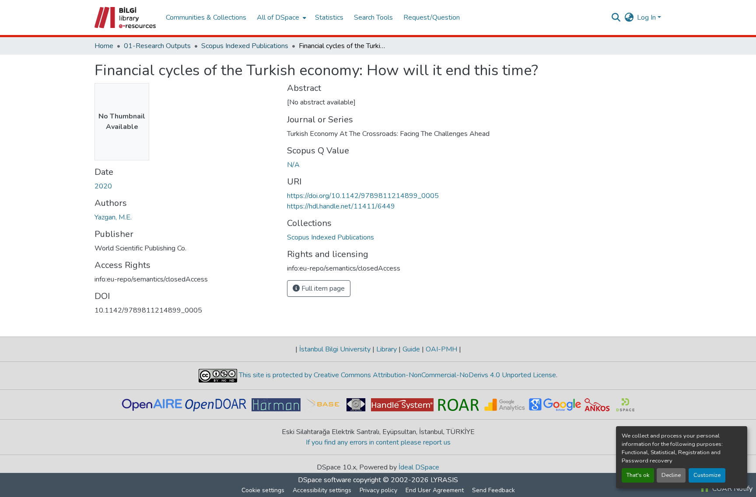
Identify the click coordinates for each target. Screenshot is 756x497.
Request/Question (431, 17)
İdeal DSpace (419, 467)
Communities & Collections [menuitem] (206, 17)
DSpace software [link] (324, 480)
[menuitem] (280, 17)
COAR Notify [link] (731, 489)
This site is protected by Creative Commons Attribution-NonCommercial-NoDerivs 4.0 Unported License (396, 375)
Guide (411, 349)
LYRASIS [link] (444, 480)
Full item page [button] (322, 288)
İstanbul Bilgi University (335, 349)
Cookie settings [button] (263, 490)
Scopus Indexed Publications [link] (244, 46)
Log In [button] (647, 17)
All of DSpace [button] (278, 17)
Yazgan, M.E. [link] (113, 217)
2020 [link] (103, 186)
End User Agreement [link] (435, 490)
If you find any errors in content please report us (378, 442)
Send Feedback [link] (493, 490)
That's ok (637, 475)
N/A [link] (293, 165)
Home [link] (103, 46)
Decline (671, 475)
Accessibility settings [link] (322, 490)
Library (386, 349)
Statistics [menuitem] (329, 17)
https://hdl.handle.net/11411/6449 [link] (341, 206)
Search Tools (373, 17)
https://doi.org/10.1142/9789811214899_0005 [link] (363, 196)
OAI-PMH (441, 349)
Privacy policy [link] (378, 490)
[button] (125, 17)
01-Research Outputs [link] (157, 46)
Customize (707, 475)
